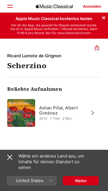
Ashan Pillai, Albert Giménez (58, 110)
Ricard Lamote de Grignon (34, 55)
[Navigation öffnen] (9, 6)
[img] (54, 6)
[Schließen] (103, 17)
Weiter (81, 180)
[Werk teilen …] (97, 48)
